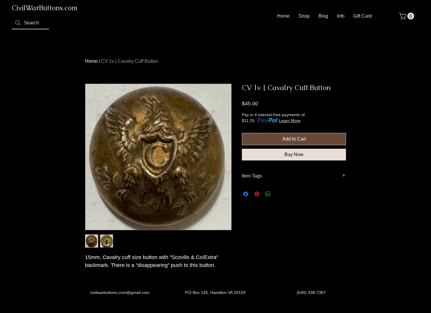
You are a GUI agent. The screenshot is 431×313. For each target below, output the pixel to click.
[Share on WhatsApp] (268, 193)
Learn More (290, 120)
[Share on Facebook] (245, 193)
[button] (407, 16)
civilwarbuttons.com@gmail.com (120, 292)
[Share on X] (279, 193)
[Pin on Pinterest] (256, 193)
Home (91, 61)
